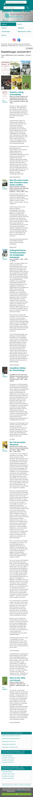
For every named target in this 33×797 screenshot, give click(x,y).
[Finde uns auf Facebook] (19, 41)
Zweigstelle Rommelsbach (8, 760)
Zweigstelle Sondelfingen (8, 762)
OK (16, 794)
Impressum (16, 784)
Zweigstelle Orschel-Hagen (8, 757)
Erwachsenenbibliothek (24, 44)
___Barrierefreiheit (6, 11)
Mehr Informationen (21, 791)
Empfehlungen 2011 (13, 45)
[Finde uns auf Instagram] (14, 41)
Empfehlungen (4, 45)
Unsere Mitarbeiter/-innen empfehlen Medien (12, 733)
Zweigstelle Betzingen (7, 755)
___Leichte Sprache (17, 11)
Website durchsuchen (7, 784)
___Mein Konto (26, 11)
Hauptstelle (15, 44)
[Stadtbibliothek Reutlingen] (16, 15)
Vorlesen (30, 48)
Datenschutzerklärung (25, 784)
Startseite (10, 44)
